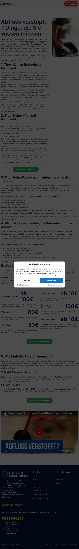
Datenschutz (51, 285)
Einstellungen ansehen (21, 285)
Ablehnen (27, 280)
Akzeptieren (51, 280)
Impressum (59, 285)
